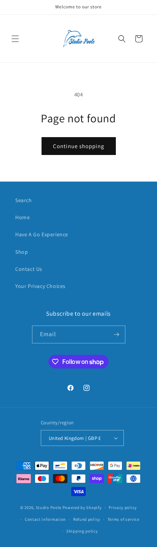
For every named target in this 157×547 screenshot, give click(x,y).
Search (23, 200)
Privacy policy (123, 507)
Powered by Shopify (82, 507)
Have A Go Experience (41, 234)
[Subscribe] (116, 334)
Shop (21, 251)
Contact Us (28, 269)
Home (22, 217)
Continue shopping (78, 146)
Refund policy (86, 519)
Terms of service (123, 519)
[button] (15, 38)
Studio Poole (48, 507)
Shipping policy (82, 531)
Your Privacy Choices (40, 286)
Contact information (45, 519)
